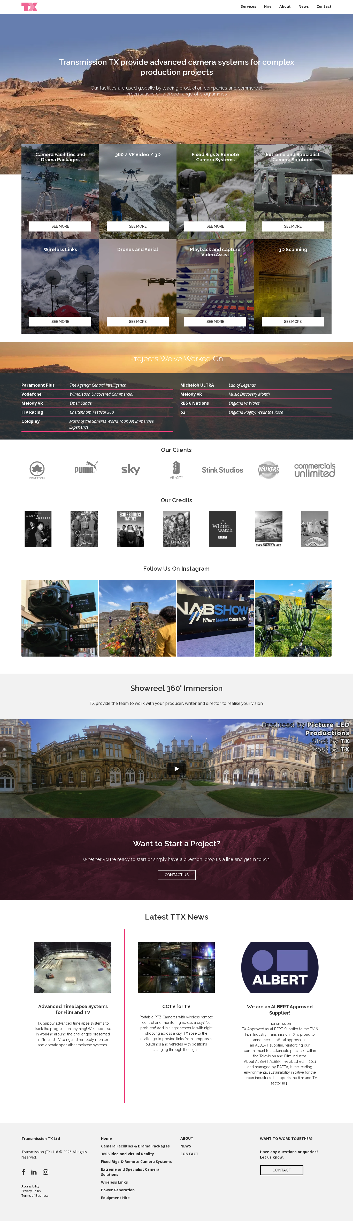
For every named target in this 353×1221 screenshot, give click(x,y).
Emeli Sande (81, 403)
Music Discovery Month (249, 394)
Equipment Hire (115, 1197)
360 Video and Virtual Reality (127, 1153)
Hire (268, 6)
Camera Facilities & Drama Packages (135, 1146)
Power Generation (118, 1189)
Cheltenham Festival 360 (92, 412)
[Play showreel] (176, 768)
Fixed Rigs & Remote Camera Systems (136, 1161)
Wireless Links (114, 1182)
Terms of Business (34, 1195)
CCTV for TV (176, 1006)
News (303, 6)
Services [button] (248, 6)
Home (106, 1138)
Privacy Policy (31, 1191)
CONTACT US (177, 875)
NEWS (185, 1146)
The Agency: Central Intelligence (98, 385)
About (285, 6)
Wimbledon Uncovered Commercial (101, 394)
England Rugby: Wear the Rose (256, 412)
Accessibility (30, 1186)
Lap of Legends (242, 385)
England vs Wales (244, 403)
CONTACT (189, 1153)
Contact (324, 6)
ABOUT (186, 1138)
